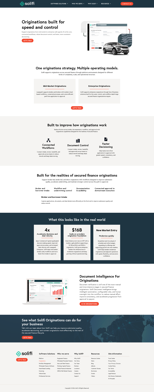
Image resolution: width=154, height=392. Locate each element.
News (92, 361)
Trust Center (111, 358)
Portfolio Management (45, 363)
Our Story (77, 361)
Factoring (41, 371)
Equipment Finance (62, 358)
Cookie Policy (111, 366)
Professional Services (44, 376)
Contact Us (77, 373)
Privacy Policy (112, 361)
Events (93, 373)
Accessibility (111, 371)
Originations (42, 361)
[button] (127, 3)
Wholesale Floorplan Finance (64, 361)
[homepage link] (24, 353)
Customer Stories (96, 368)
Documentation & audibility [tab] (83, 189)
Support (76, 376)
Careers (76, 371)
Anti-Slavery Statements (114, 376)
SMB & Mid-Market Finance (64, 371)
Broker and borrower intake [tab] (42, 189)
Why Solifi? (77, 358)
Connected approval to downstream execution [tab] (105, 189)
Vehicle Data (42, 373)
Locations (76, 368)
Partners (76, 366)
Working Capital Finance (63, 366)
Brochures (94, 371)
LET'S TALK (28, 40)
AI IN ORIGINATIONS (89, 304)
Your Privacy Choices (114, 363)
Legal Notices (112, 373)
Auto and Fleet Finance (63, 363)
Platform (41, 358)
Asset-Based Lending (44, 368)
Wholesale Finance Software (46, 366)
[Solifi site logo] (27, 4)
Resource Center (95, 358)
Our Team (76, 363)
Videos (93, 376)
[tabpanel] (77, 200)
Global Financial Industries (64, 368)
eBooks (93, 366)
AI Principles (111, 378)
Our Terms (111, 368)
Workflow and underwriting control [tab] (63, 189)
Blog (92, 363)
